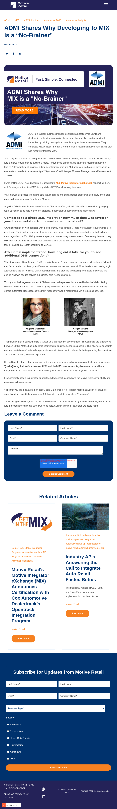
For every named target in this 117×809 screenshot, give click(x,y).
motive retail (72, 548)
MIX (17, 20)
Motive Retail (11, 44)
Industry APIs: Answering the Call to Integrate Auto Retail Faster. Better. (83, 568)
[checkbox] (58, 741)
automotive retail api (32, 552)
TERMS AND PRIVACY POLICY (16, 794)
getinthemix (94, 548)
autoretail (83, 548)
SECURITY (8, 797)
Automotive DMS (52, 20)
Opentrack (27, 561)
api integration (94, 544)
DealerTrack (18, 548)
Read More (23, 638)
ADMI (7, 20)
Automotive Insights (76, 20)
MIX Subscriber (31, 20)
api (102, 548)
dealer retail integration (77, 535)
